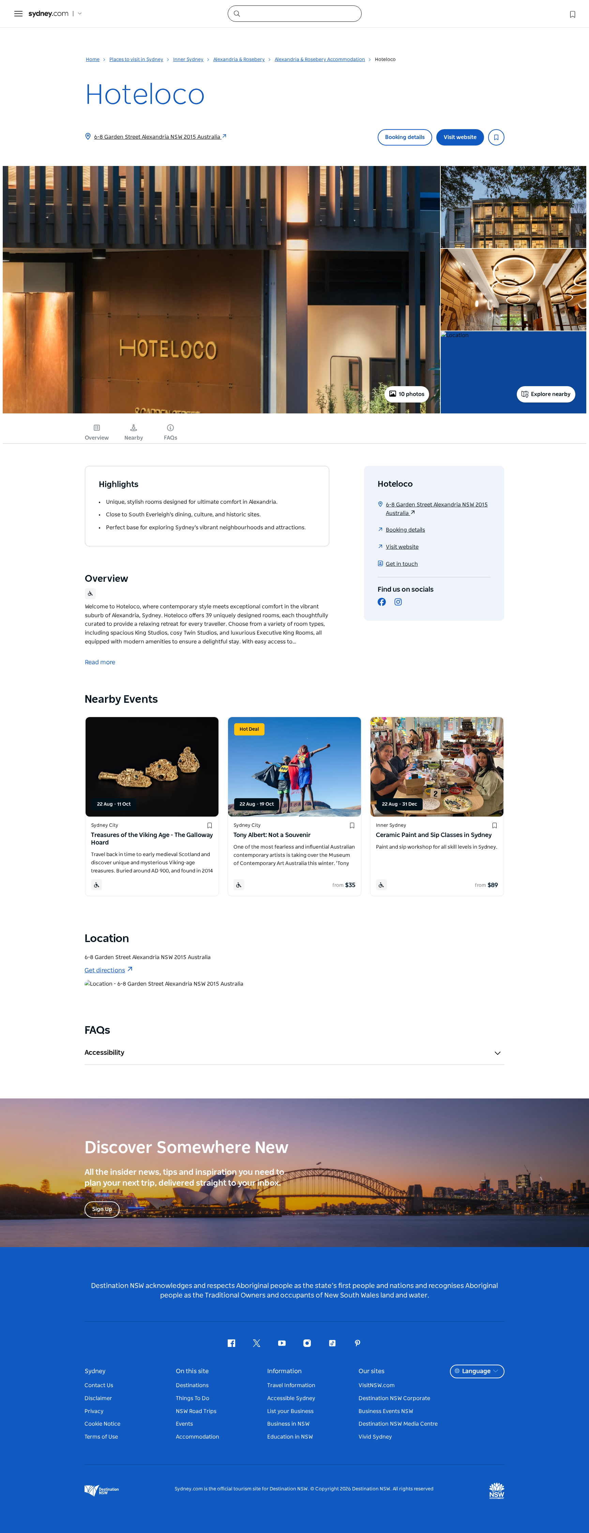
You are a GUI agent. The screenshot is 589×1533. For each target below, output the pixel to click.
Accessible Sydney (291, 1398)
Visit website (460, 137)
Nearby (133, 438)
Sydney (95, 1371)
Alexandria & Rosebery (239, 59)
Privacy (94, 1411)
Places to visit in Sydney (136, 59)
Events (184, 1424)
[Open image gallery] (221, 412)
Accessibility (104, 1052)
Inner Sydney (188, 59)
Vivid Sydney (375, 1437)
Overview (97, 438)
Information (284, 1371)
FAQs (170, 438)
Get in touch (402, 564)
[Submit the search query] (236, 13)
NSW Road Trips (196, 1411)
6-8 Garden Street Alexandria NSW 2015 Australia (158, 137)
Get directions (105, 971)
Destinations (192, 1385)
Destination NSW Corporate (394, 1398)
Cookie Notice (102, 1424)
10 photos (411, 394)
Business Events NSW (386, 1411)
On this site (192, 1371)
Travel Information (291, 1385)
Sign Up (102, 1209)
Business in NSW (288, 1424)
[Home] (48, 14)
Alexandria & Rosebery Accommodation (320, 59)
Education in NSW (290, 1437)
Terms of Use (101, 1437)
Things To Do (192, 1398)
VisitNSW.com (377, 1385)
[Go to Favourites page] (572, 13)
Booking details (405, 137)
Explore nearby (551, 394)
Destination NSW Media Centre (398, 1424)
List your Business (290, 1411)
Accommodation (197, 1437)
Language (476, 1371)
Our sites (371, 1371)
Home (93, 59)
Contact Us (99, 1385)
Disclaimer (98, 1398)
